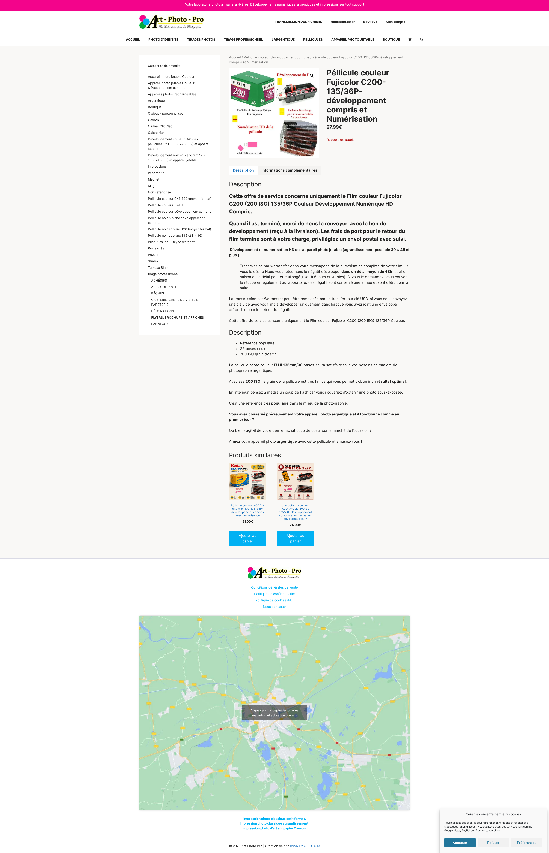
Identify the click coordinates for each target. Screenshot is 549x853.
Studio (153, 261)
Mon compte (395, 22)
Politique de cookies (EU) (274, 600)
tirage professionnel (163, 274)
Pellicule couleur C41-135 (167, 205)
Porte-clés (156, 248)
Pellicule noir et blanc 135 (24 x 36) (175, 235)
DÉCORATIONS (162, 311)
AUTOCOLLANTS (164, 287)
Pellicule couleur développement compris (276, 57)
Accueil (235, 57)
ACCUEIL (133, 39)
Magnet (153, 179)
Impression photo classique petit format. (274, 819)
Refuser (493, 843)
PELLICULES (313, 39)
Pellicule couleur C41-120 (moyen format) (179, 199)
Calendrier (156, 133)
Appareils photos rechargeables (172, 94)
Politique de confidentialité (274, 594)
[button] (422, 39)
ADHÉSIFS (159, 280)
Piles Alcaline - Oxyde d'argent (171, 242)
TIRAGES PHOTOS (201, 39)
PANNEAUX (160, 324)
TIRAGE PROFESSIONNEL (243, 39)
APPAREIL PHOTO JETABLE (352, 39)
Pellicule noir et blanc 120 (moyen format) (179, 229)
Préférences (526, 843)
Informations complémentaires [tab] (289, 170)
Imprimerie (156, 173)
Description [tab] (243, 170)
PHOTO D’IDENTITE (163, 39)
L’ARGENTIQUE (283, 39)
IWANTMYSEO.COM (305, 846)
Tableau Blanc (158, 268)
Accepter (460, 843)
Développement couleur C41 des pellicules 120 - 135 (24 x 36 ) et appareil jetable (179, 144)
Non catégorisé (159, 192)
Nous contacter (343, 22)
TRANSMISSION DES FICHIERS (298, 22)
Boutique (370, 22)
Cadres (153, 120)
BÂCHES (157, 293)
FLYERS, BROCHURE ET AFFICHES (177, 317)
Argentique (156, 101)
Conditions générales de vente (274, 587)
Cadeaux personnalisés (166, 113)
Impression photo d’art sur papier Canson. (274, 828)
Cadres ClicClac (160, 126)
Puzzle (153, 255)
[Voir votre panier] (410, 39)
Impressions (157, 166)
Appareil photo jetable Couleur (171, 77)
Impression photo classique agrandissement (274, 823)
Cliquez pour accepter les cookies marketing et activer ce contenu (274, 712)
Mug (151, 186)
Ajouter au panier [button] (247, 538)
